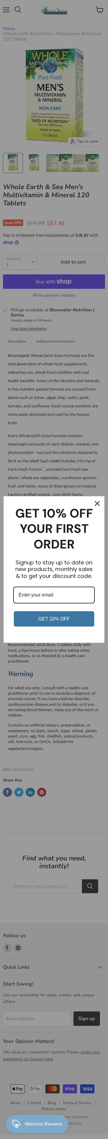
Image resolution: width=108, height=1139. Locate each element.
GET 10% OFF (54, 618)
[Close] (97, 503)
